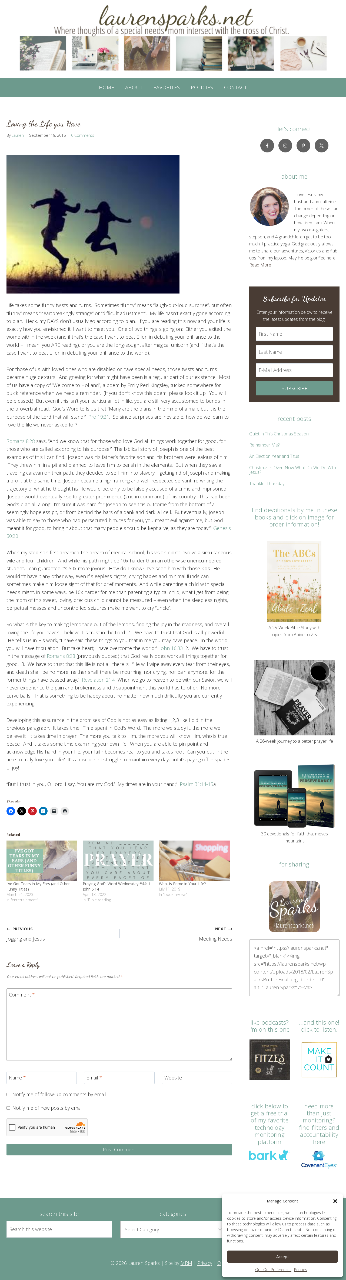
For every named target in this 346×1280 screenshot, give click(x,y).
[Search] (101, 1229)
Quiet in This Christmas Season (279, 434)
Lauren (18, 135)
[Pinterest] (303, 145)
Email (94, 1078)
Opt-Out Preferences (273, 1269)
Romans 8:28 (20, 441)
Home (106, 87)
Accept (282, 1256)
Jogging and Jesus (25, 934)
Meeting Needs (215, 934)
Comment (22, 995)
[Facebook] (267, 145)
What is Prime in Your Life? (182, 883)
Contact (235, 87)
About (134, 87)
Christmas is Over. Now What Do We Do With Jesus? (292, 470)
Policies (300, 1269)
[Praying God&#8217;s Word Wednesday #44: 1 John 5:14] (118, 861)
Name (17, 1078)
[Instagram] (285, 145)
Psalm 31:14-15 (196, 784)
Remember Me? (264, 445)
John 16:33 (171, 648)
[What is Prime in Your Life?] (194, 861)
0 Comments (82, 135)
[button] (335, 1201)
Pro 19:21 (98, 417)
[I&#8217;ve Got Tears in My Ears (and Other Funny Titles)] (41, 861)
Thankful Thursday (266, 483)
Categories (173, 1213)
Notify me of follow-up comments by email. (59, 1094)
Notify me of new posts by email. (48, 1108)
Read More (260, 265)
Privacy (204, 1263)
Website (173, 1078)
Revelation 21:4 (98, 679)
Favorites (167, 87)
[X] (321, 145)
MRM (186, 1263)
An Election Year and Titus (274, 456)
